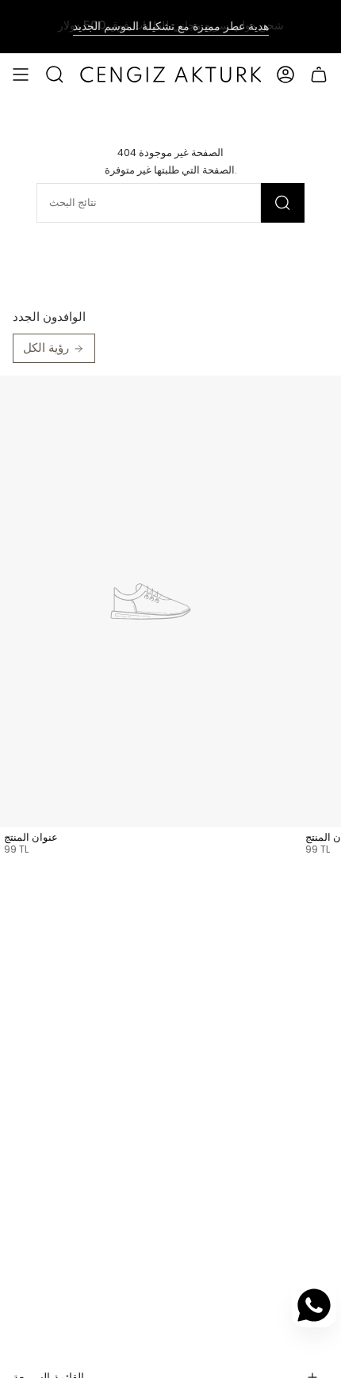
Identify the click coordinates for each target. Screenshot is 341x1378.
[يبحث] (283, 203)
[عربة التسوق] (318, 74)
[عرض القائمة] (20, 74)
